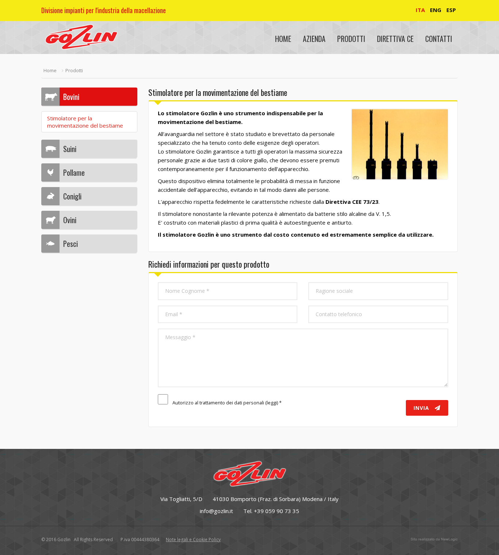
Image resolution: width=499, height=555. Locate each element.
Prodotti (351, 38)
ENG (435, 9)
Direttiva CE (395, 38)
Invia (422, 407)
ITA (420, 9)
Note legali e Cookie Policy (193, 539)
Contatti (438, 38)
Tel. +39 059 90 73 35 (271, 511)
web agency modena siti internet (434, 539)
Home (283, 38)
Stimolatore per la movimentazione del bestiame (85, 122)
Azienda (314, 38)
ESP (451, 9)
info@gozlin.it (216, 511)
